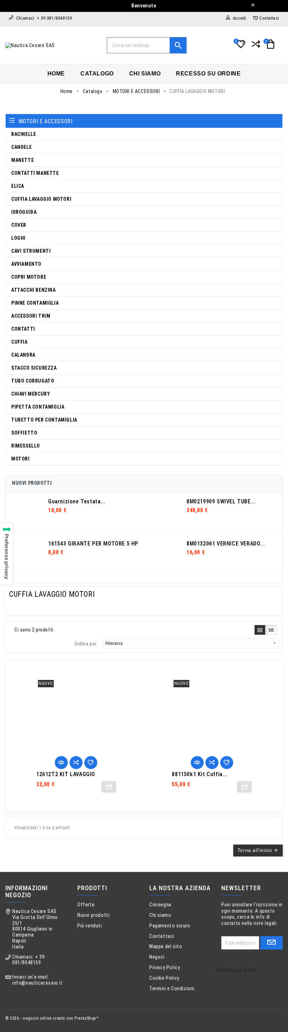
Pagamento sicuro (169, 926)
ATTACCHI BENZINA (33, 290)
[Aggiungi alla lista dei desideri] (90, 762)
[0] (240, 47)
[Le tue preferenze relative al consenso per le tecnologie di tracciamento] (6, 554)
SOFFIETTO (24, 433)
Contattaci (161, 936)
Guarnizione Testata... (76, 501)
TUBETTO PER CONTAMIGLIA (44, 420)
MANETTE (22, 160)
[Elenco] (271, 630)
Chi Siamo (145, 74)
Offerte (85, 905)
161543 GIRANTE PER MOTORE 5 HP (93, 543)
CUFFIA (19, 342)
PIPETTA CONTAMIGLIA (37, 407)
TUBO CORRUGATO (32, 381)
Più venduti (89, 926)
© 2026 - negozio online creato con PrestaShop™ (52, 1018)
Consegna (160, 905)
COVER (18, 225)
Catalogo (97, 74)
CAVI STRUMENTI (31, 251)
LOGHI (18, 238)
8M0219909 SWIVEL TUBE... (220, 501)
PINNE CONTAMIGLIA (35, 303)
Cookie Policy (164, 978)
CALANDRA (23, 355)
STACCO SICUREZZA (34, 368)
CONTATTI (23, 329)
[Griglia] (260, 630)
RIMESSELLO (25, 446)
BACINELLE (23, 134)
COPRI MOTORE (28, 277)
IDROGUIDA (24, 212)
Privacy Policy (164, 968)
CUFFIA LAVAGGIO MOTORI (41, 199)
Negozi (157, 957)
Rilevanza (191, 643)
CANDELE (21, 147)
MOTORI (20, 459)
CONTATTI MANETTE (35, 173)
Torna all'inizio (258, 850)
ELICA (17, 186)
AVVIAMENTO (26, 264)
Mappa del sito (165, 947)
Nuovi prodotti (93, 915)
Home (56, 74)
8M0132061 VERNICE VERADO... (225, 543)
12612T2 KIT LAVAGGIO (65, 775)
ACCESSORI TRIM (30, 316)
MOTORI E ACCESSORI (46, 121)
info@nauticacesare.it (37, 983)
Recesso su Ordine (208, 74)
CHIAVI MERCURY (30, 394)
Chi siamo (160, 915)
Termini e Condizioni (172, 989)
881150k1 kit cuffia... (199, 775)
